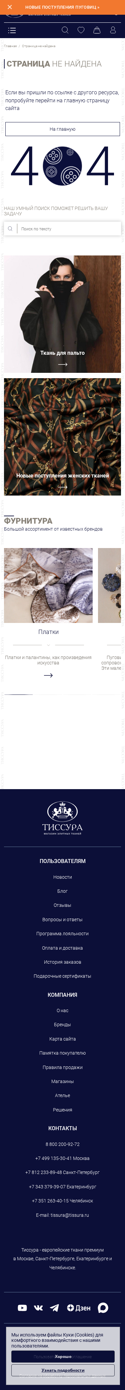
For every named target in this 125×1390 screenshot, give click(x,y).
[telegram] (54, 1307)
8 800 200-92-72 (63, 1144)
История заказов (62, 962)
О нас (62, 1010)
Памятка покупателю (62, 1053)
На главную (62, 129)
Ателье (62, 1095)
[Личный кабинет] (113, 30)
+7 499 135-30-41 (53, 1158)
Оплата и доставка (62, 948)
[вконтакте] (38, 1307)
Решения (62, 1109)
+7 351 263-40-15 (50, 1200)
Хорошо (63, 1356)
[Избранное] (81, 30)
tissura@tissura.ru (70, 1215)
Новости (62, 877)
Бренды (62, 1024)
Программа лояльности (62, 933)
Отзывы (62, 905)
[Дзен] (78, 1307)
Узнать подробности (63, 1370)
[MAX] (103, 1307)
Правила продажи (63, 1067)
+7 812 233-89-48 (43, 1172)
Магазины (62, 1081)
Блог (62, 891)
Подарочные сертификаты (62, 976)
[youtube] (22, 1307)
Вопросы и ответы (62, 919)
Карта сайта (62, 1039)
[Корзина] (97, 30)
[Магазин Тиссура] (62, 818)
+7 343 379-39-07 (47, 1186)
